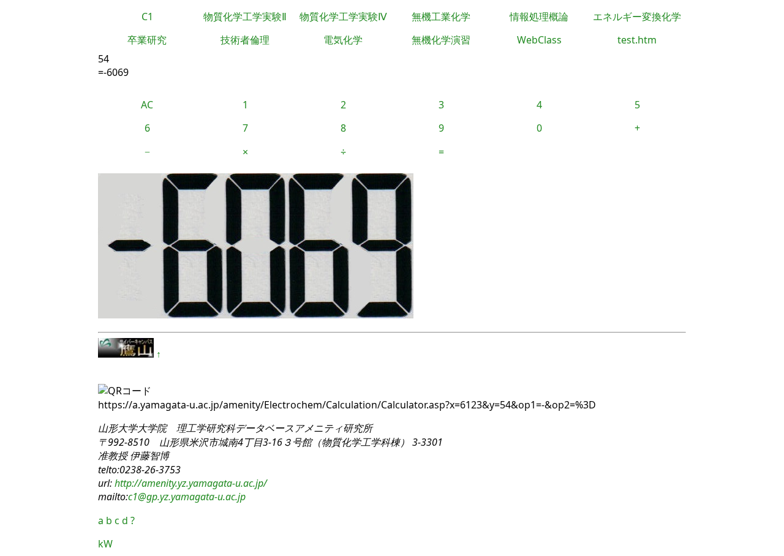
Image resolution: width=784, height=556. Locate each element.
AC (147, 104)
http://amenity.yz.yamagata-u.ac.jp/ (189, 483)
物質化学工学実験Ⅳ (343, 16)
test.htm (637, 40)
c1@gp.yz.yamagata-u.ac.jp (187, 496)
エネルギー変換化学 (637, 16)
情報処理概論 (539, 16)
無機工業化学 (441, 16)
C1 (147, 16)
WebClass (539, 40)
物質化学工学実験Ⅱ (245, 16)
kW (105, 543)
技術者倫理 (245, 40)
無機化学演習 (441, 40)
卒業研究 (147, 40)
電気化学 (343, 40)
